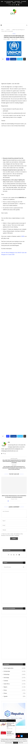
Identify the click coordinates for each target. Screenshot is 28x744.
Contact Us (19, 2)
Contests (14, 2)
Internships (8, 2)
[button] (2, 489)
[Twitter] (10, 4)
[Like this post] (8, 59)
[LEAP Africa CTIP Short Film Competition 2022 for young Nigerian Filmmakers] (3, 724)
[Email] (18, 4)
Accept (15, 742)
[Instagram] (14, 4)
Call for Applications (8, 1)
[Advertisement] (14, 18)
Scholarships (17, 1)
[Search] (26, 25)
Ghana (14, 693)
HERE (22, 236)
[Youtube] (16, 4)
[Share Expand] (24, 59)
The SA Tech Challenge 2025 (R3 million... (11, 732)
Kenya (14, 690)
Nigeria (14, 687)
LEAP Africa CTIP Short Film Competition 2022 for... (11, 725)
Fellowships (23, 1)
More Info (21, 742)
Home (2, 1)
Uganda (14, 696)
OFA (8, 39)
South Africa (14, 683)
